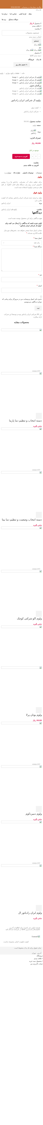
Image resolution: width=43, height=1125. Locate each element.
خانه (23, 73)
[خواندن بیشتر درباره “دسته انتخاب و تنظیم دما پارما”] (39, 416)
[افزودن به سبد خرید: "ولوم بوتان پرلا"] (39, 710)
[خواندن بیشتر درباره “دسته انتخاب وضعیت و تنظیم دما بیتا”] (39, 515)
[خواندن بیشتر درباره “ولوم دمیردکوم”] (39, 809)
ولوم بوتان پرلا (34, 714)
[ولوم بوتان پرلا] (21, 646)
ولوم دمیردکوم (34, 813)
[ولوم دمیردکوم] (21, 742)
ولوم (1, 73)
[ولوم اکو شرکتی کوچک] (21, 547)
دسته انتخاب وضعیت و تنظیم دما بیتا (22, 519)
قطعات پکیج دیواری (12, 73)
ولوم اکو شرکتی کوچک (29, 618)
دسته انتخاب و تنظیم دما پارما (25, 420)
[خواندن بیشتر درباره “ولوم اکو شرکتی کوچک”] (39, 614)
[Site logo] (37, 45)
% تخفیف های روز (21, 65)
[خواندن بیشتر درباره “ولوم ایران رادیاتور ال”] (39, 908)
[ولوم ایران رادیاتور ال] (21, 841)
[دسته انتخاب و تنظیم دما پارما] (21, 349)
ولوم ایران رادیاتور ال (30, 912)
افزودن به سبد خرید (21, 156)
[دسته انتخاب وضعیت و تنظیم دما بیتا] (21, 448)
